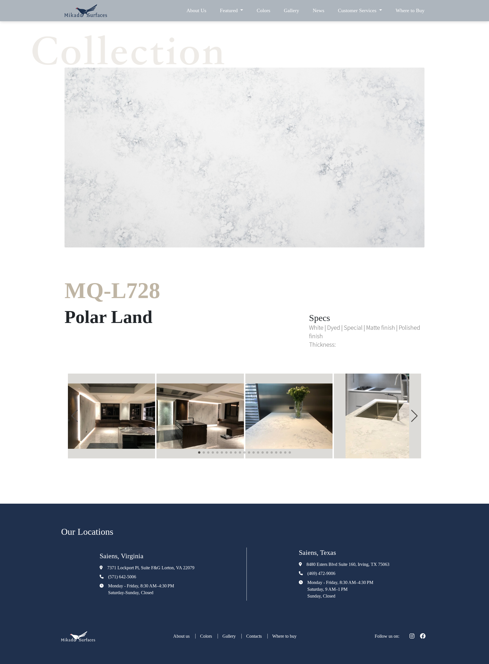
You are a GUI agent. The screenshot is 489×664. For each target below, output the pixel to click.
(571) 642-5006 (122, 576)
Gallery (291, 10)
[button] (74, 416)
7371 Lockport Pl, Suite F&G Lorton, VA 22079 (150, 567)
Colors (263, 10)
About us (182, 636)
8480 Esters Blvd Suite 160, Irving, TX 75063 (347, 564)
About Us (196, 10)
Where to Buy (410, 10)
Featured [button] (229, 10)
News (318, 10)
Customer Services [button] (358, 10)
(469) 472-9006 (321, 573)
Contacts (254, 636)
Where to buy (284, 636)
